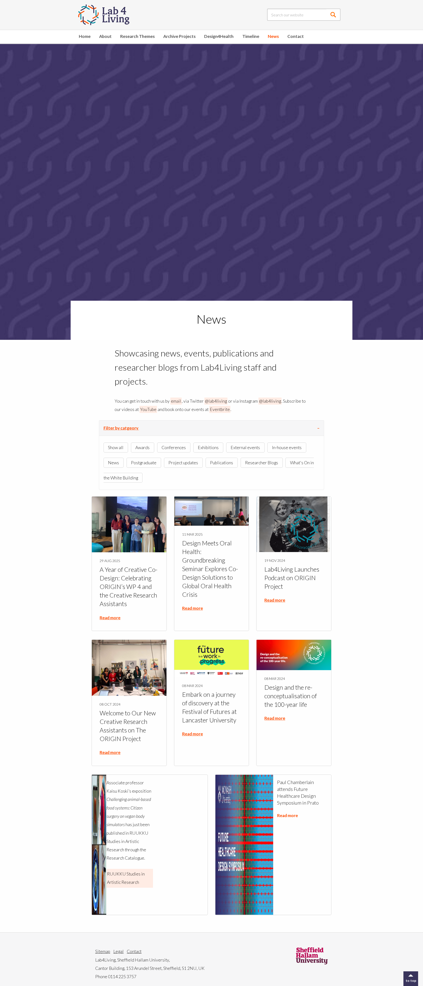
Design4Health (219, 36)
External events (245, 447)
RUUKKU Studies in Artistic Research (126, 878)
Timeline (250, 36)
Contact (295, 36)
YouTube (148, 409)
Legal (118, 951)
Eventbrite (220, 409)
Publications (221, 462)
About (105, 36)
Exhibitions (208, 447)
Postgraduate (143, 462)
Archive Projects (179, 36)
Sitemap (102, 951)
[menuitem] (84, 36)
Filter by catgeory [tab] (121, 428)
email (176, 401)
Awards (142, 447)
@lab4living (216, 401)
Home (85, 36)
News (273, 36)
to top (411, 980)
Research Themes (137, 36)
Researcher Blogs (261, 462)
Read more (110, 617)
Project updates (183, 462)
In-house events (287, 447)
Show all (115, 447)
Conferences (174, 447)
